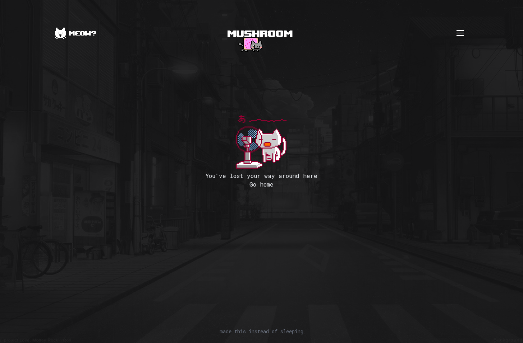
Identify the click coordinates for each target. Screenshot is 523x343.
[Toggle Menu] (460, 33)
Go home (261, 184)
